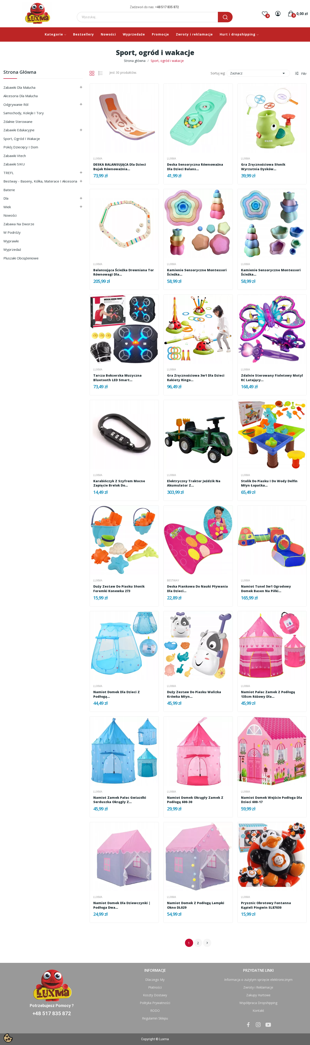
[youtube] (268, 1025)
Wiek (7, 207)
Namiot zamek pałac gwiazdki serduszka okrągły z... (119, 799)
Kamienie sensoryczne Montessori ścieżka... (197, 272)
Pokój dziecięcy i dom (20, 147)
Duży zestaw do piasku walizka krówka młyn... (194, 694)
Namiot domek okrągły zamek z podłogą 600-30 (195, 799)
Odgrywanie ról (15, 104)
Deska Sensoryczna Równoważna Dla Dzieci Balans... (195, 166)
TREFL (8, 172)
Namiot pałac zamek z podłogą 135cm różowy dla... (268, 694)
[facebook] (248, 1025)
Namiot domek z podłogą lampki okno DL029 (195, 905)
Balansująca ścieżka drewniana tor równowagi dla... (123, 272)
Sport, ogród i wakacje (21, 138)
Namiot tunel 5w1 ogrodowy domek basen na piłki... (266, 588)
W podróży (12, 232)
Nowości (10, 215)
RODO (155, 1010)
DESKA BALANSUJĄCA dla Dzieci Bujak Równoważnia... (119, 166)
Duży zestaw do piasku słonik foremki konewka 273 (119, 588)
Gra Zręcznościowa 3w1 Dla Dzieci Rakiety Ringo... (195, 377)
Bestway (173, 580)
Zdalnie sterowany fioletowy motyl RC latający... (272, 377)
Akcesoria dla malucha (20, 96)
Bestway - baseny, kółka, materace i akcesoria (40, 181)
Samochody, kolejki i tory (23, 113)
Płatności (155, 987)
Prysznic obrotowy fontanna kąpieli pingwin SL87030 (266, 905)
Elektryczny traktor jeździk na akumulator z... (193, 483)
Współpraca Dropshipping (258, 1003)
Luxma (97, 158)
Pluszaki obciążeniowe (21, 258)
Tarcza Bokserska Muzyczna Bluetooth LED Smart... (117, 377)
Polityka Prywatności (155, 1003)
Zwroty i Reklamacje (258, 987)
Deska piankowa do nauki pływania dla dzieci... (197, 588)
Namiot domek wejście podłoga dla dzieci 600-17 (271, 799)
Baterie (9, 190)
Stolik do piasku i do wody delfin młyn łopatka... (269, 483)
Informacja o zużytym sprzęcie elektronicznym (258, 979)
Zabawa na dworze (18, 224)
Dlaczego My (155, 979)
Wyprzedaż (12, 249)
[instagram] (258, 1025)
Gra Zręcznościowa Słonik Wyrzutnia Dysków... (263, 166)
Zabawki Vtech (14, 155)
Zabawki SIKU (14, 164)
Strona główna (19, 72)
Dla (5, 198)
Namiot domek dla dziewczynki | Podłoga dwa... (121, 905)
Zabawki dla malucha (19, 87)
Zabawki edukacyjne (18, 130)
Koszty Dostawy (155, 995)
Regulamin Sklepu (155, 1018)
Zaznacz (258, 73)
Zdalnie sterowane (17, 121)
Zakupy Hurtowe (258, 995)
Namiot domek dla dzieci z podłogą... (116, 694)
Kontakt (258, 1010)
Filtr (303, 73)
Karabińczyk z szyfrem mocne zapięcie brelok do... (119, 483)
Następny (207, 943)
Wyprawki (11, 241)
